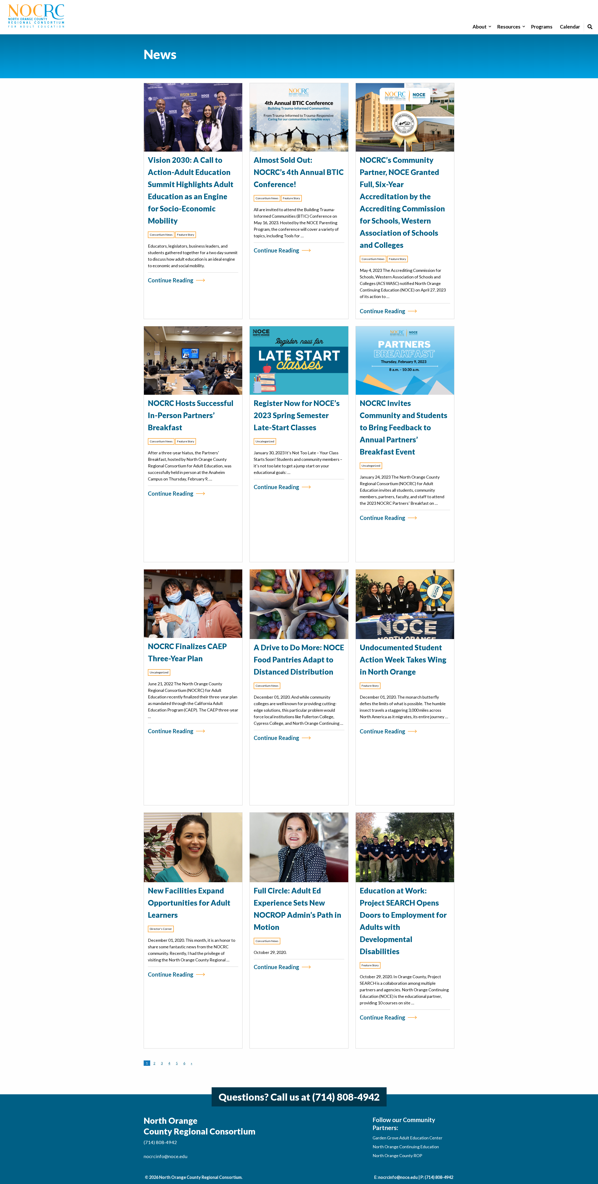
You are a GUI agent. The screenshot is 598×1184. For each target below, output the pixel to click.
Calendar (570, 26)
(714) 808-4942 (346, 1097)
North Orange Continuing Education (406, 1146)
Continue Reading (170, 280)
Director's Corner (161, 929)
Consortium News (161, 234)
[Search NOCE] (590, 26)
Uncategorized (265, 441)
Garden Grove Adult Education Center (407, 1137)
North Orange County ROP (397, 1155)
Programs (541, 26)
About (480, 26)
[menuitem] (481, 26)
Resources (508, 26)
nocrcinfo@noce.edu (165, 1156)
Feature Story (185, 234)
